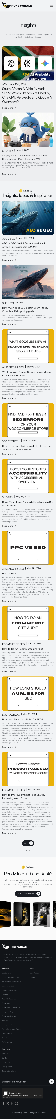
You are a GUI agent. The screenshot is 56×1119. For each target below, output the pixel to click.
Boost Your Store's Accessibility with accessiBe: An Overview (27, 503)
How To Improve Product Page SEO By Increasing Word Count (23, 796)
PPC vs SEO (9, 573)
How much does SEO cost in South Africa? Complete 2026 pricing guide (25, 309)
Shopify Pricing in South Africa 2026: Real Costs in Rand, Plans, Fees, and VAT (24, 157)
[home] (17, 5)
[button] (51, 5)
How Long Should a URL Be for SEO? (22, 719)
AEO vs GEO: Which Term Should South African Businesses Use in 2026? (24, 245)
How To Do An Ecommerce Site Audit (22, 648)
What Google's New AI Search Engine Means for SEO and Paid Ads (26, 373)
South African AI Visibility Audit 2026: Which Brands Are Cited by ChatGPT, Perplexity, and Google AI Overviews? (27, 95)
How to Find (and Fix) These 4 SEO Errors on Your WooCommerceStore (26, 447)
